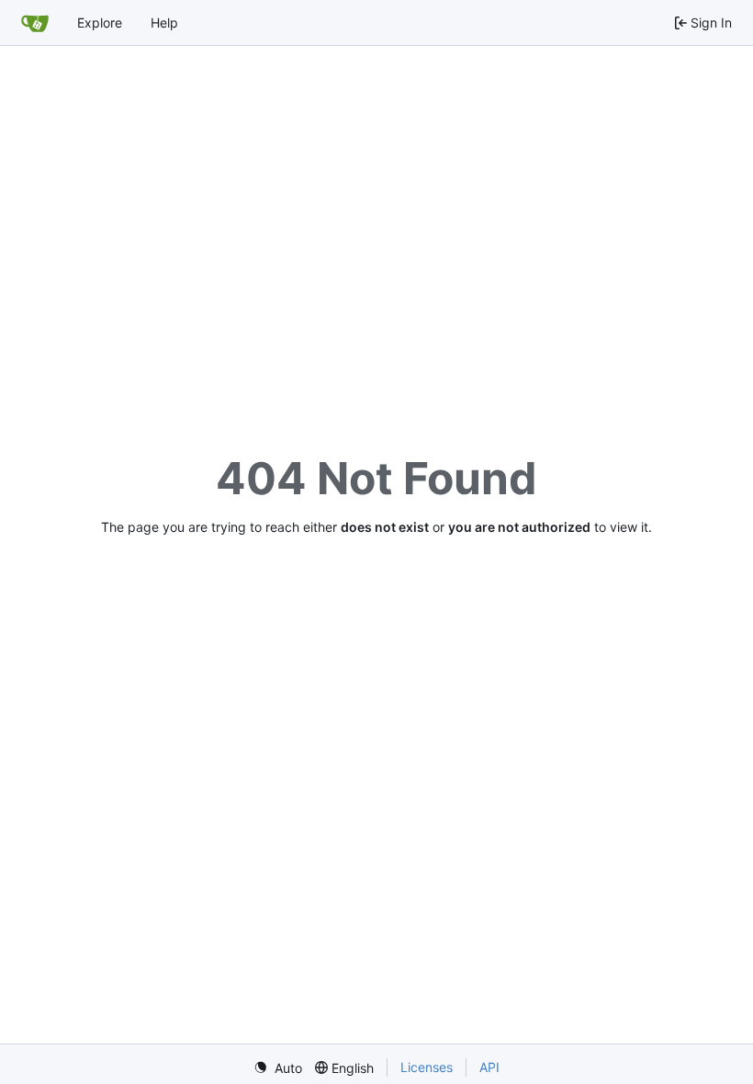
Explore (99, 22)
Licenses (426, 1067)
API (489, 1067)
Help (164, 22)
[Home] (35, 23)
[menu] (277, 1068)
